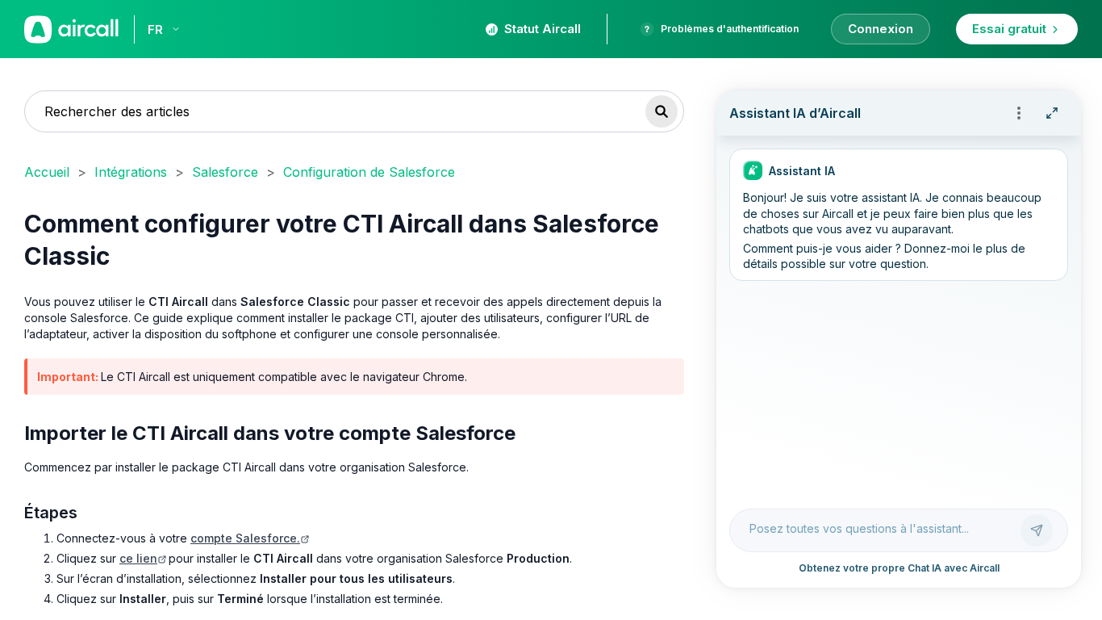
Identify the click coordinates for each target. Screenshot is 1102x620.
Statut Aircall (542, 28)
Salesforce (225, 171)
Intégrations (130, 171)
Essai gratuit (1009, 28)
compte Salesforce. (245, 538)
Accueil (46, 171)
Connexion (880, 28)
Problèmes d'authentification (730, 29)
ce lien (138, 558)
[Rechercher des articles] (661, 111)
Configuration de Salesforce (369, 171)
